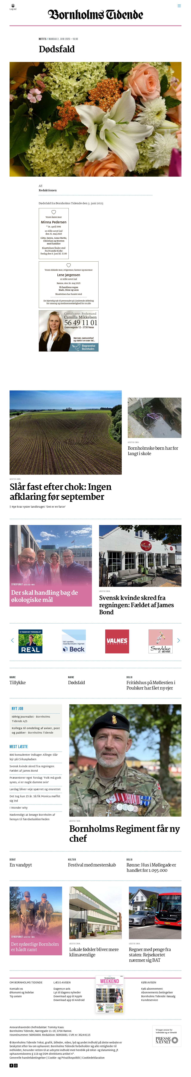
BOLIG (130, 677)
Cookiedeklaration (93, 1058)
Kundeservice (149, 1000)
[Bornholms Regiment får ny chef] (125, 760)
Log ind (13, 9)
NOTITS (42, 39)
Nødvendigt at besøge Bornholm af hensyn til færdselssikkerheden (32, 817)
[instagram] (16, 1065)
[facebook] (11, 1065)
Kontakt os (16, 989)
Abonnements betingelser (157, 992)
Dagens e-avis (61, 989)
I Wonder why (19, 808)
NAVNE (13, 677)
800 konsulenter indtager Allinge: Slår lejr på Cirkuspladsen (34, 757)
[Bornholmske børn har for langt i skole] (154, 418)
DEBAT (13, 859)
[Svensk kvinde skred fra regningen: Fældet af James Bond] (140, 556)
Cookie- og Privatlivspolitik (64, 1058)
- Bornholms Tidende (36, 730)
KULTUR (72, 859)
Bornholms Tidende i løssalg (158, 996)
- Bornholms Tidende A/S (31, 719)
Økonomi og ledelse (22, 992)
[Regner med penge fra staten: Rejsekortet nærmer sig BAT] (155, 913)
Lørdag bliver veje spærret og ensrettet (35, 789)
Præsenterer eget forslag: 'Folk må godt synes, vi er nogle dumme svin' (35, 780)
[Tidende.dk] (95, 14)
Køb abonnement (152, 989)
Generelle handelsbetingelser (28, 1058)
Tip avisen (16, 996)
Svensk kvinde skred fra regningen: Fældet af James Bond (32, 768)
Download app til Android (69, 1000)
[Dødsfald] (95, 119)
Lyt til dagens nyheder (67, 992)
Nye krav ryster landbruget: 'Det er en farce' (39, 507)
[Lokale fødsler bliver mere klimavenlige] (95, 913)
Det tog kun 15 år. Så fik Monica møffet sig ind (35, 798)
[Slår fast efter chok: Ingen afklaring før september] (66, 432)
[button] (179, 6)
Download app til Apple (67, 996)
